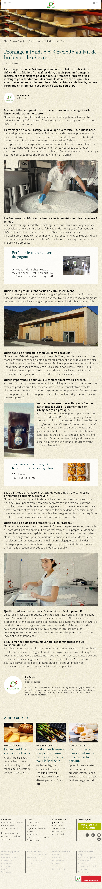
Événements (83, 860)
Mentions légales (34, 834)
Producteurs (57, 825)
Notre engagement (10, 851)
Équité (4, 869)
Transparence (7, 872)
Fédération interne (60, 869)
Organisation (58, 860)
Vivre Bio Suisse (86, 851)
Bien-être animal (8, 857)
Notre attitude (34, 851)
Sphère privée (33, 840)
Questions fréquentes (37, 854)
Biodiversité (6, 860)
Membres (56, 857)
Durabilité (5, 854)
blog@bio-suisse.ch (34, 682)
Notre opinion (33, 857)
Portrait (55, 854)
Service (55, 866)
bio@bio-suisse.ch (9, 833)
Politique (31, 863)
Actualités (82, 863)
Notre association (61, 851)
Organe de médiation (36, 828)
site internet (66, 659)
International (58, 834)
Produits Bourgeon (86, 857)
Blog (6, 41)
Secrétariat (32, 825)
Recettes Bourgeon (86, 872)
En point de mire (34, 860)
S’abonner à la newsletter (89, 826)
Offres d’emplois (34, 822)
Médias (30, 831)
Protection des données (38, 837)
